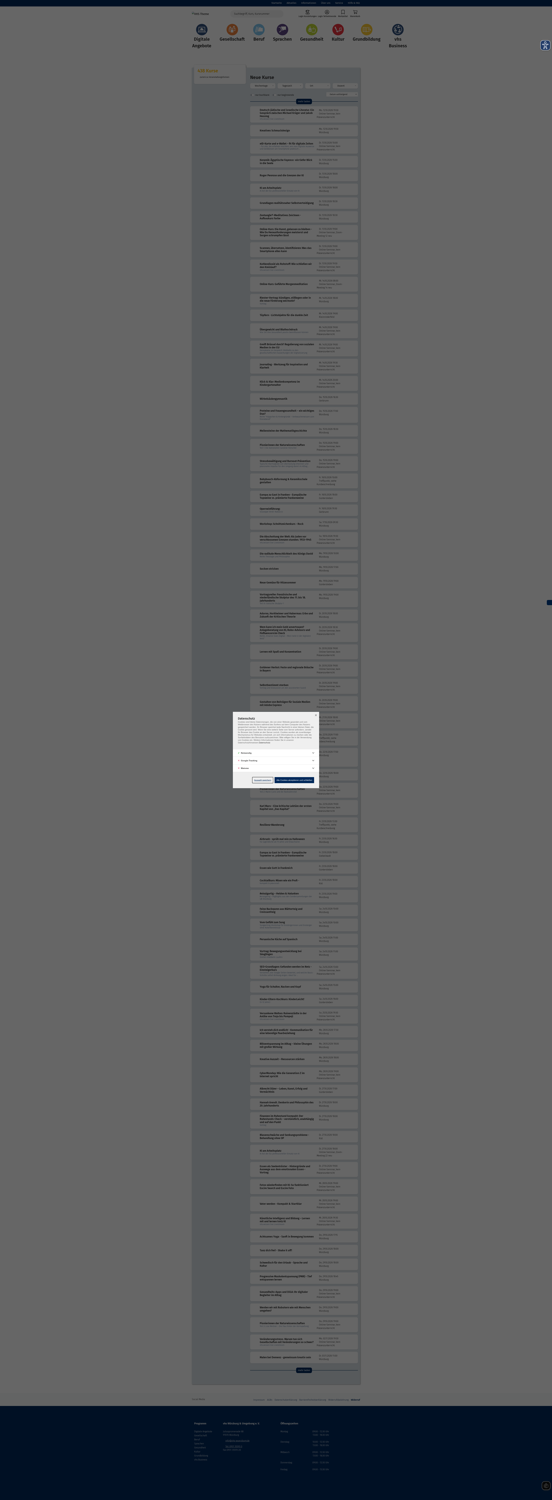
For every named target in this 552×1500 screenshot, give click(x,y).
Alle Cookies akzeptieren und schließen (294, 780)
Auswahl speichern (262, 780)
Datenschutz (264, 742)
